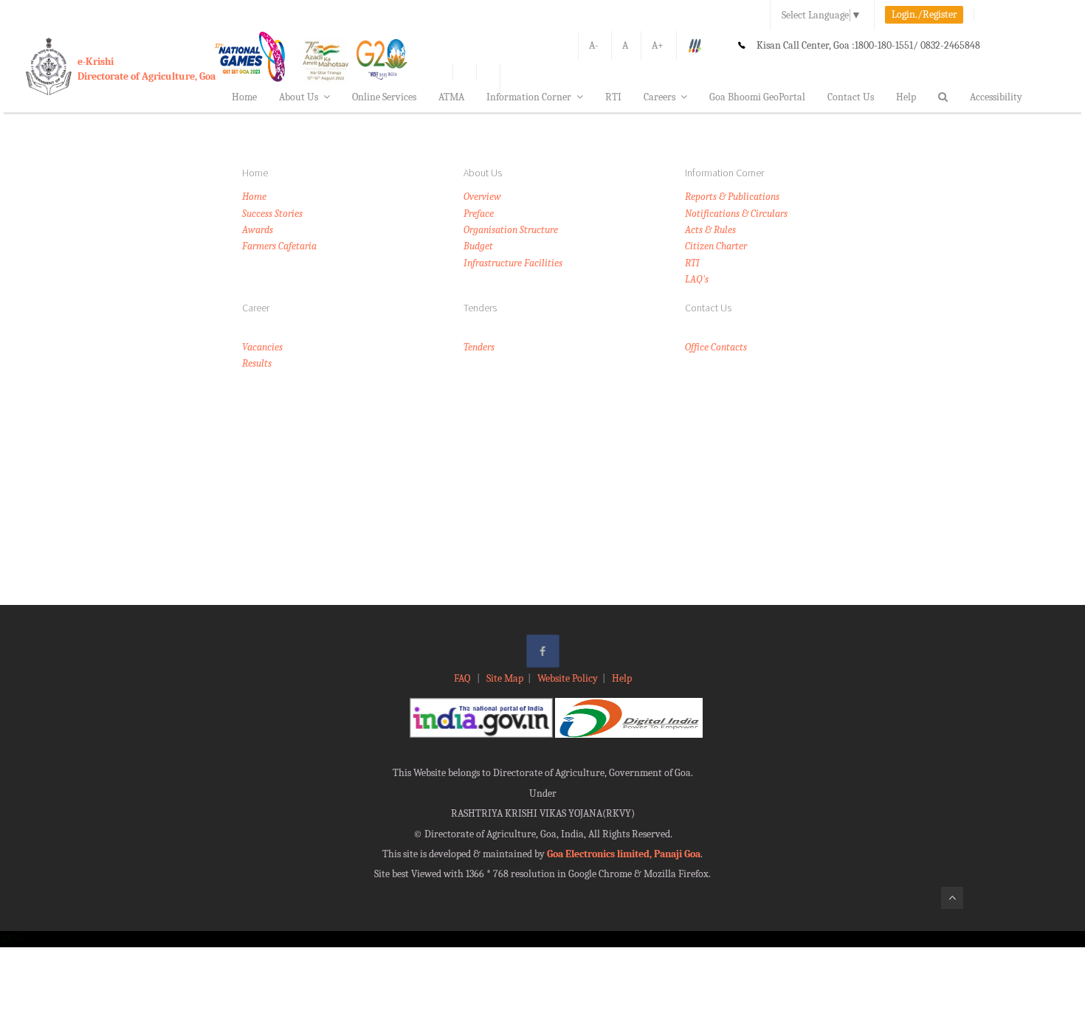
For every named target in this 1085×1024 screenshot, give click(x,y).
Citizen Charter (716, 246)
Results (257, 363)
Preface (479, 213)
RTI (613, 97)
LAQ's (697, 279)
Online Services (384, 97)
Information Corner (528, 97)
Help (906, 97)
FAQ (463, 678)
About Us (298, 97)
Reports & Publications (732, 196)
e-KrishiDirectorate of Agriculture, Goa (147, 69)
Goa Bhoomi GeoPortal (757, 97)
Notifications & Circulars (736, 213)
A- (594, 45)
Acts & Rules (710, 230)
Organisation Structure (511, 230)
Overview (482, 196)
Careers (659, 97)
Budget (478, 246)
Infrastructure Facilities (513, 263)
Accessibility (996, 97)
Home (244, 97)
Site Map (504, 678)
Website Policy (567, 678)
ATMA (451, 97)
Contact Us (850, 97)
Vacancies (262, 347)
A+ (658, 45)
